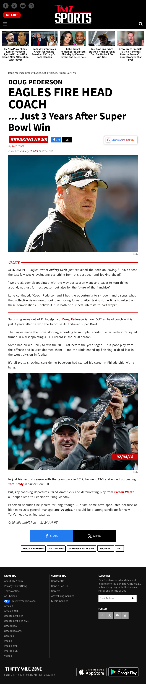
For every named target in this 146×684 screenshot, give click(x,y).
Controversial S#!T (81, 548)
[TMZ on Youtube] (23, 6)
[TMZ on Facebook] (6, 6)
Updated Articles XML (16, 621)
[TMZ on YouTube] (117, 615)
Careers (55, 591)
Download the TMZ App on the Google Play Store (123, 672)
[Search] (141, 24)
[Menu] (5, 24)
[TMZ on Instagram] (31, 6)
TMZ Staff (18, 146)
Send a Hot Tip (59, 586)
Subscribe (133, 598)
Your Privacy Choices (23, 601)
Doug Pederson (33, 548)
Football (105, 548)
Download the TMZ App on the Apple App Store (91, 672)
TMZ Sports (56, 548)
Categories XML (13, 631)
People (8, 640)
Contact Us (57, 581)
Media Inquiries (59, 601)
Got (11, 15)
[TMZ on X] (14, 6)
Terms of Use (12, 591)
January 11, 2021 (29, 151)
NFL (119, 548)
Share (53, 535)
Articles (8, 606)
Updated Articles (13, 616)
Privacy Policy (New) (15, 586)
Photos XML (11, 650)
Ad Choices (10, 596)
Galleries (9, 635)
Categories (10, 626)
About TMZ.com (13, 581)
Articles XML (11, 611)
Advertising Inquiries (62, 596)
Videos (8, 655)
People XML (10, 645)
